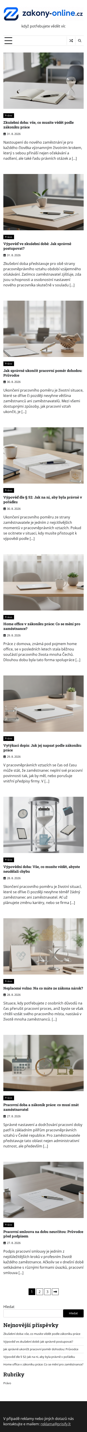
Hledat (8, 1306)
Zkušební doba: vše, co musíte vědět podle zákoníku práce (38, 124)
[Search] (79, 40)
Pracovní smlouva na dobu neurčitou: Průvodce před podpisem (43, 1234)
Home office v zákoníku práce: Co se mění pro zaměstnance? (41, 626)
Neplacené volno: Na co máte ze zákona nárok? (43, 988)
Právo (8, 115)
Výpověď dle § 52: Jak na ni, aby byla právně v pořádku (42, 499)
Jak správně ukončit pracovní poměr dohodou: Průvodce (42, 372)
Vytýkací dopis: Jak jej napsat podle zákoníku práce (42, 747)
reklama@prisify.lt (56, 1424)
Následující (55, 1291)
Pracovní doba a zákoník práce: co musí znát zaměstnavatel (41, 1107)
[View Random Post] (71, 40)
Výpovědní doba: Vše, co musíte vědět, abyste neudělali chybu (41, 869)
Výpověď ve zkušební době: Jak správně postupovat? (37, 246)
